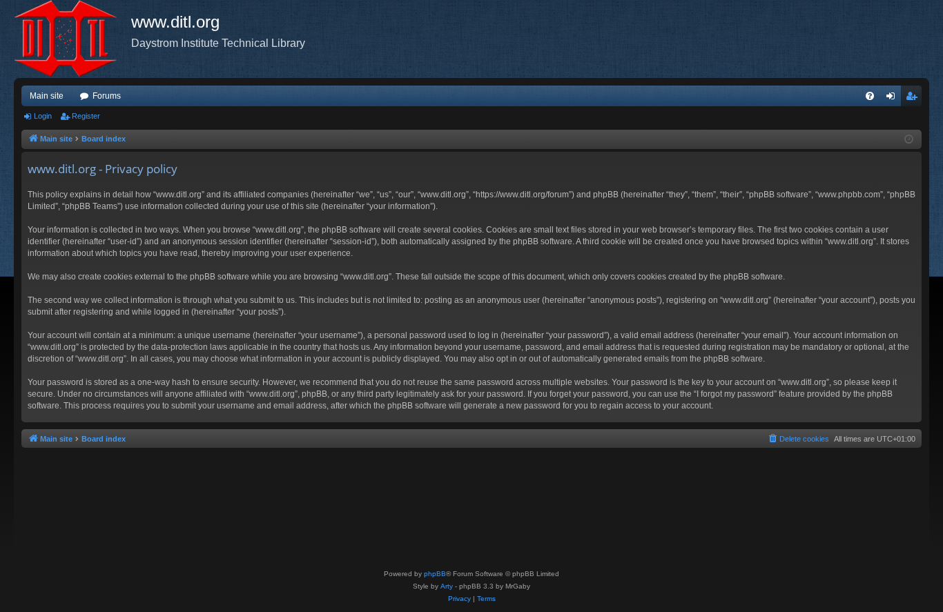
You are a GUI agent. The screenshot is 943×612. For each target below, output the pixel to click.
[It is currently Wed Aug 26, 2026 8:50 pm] (908, 140)
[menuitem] (869, 96)
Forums (107, 96)
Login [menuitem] (893, 98)
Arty (446, 586)
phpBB (435, 574)
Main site (47, 96)
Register (86, 116)
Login (43, 116)
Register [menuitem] (914, 98)
